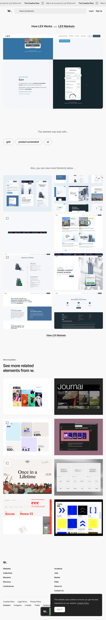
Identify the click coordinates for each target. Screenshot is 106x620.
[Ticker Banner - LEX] (27, 232)
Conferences (8, 586)
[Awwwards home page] (45, 611)
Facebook (47, 605)
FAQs (56, 582)
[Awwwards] (9, 11)
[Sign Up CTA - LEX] (78, 310)
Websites (7, 568)
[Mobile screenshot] (27, 193)
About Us (58, 586)
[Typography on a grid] (27, 516)
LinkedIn (28, 605)
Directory (7, 582)
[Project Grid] (78, 437)
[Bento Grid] (27, 396)
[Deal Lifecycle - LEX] (27, 271)
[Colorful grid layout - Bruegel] (27, 476)
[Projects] (78, 517)
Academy (58, 568)
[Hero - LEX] (78, 271)
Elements (7, 577)
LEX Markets (66, 26)
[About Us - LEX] (27, 310)
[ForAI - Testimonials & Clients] (78, 477)
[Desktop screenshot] (78, 193)
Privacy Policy (35, 601)
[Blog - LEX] (78, 232)
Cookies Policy (9, 601)
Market (57, 577)
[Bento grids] (27, 437)
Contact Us (59, 590)
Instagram (18, 605)
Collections (7, 573)
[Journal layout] (78, 396)
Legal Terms (22, 601)
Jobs (56, 573)
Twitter (37, 605)
